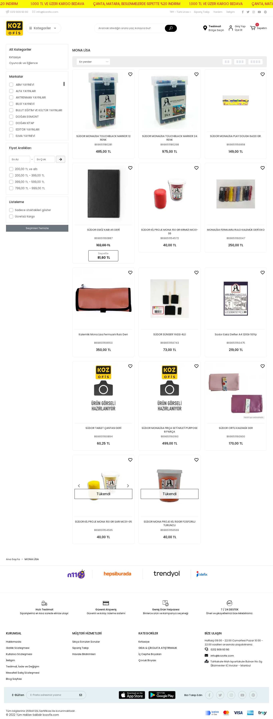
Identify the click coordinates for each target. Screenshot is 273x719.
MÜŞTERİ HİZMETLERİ (87, 633)
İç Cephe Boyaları (149, 654)
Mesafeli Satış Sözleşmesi (22, 673)
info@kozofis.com (222, 656)
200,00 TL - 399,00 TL (30, 175)
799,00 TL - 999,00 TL (30, 188)
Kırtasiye (15, 57)
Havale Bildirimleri (84, 654)
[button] (258, 28)
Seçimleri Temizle (37, 228)
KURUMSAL (13, 633)
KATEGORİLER (148, 633)
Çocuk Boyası (147, 660)
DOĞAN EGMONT (27, 117)
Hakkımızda (13, 642)
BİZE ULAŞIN (213, 633)
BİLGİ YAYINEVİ (24, 104)
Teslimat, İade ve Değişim (22, 666)
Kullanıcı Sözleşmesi (19, 654)
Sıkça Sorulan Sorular (86, 642)
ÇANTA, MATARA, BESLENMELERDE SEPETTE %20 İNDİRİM (136, 3)
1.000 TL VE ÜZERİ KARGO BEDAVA (57, 3)
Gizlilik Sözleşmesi (17, 648)
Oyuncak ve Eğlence (23, 63)
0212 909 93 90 (219, 649)
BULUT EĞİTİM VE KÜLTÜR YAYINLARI (38, 110)
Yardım (217, 12)
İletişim (230, 12)
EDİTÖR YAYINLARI (27, 129)
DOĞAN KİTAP (24, 123)
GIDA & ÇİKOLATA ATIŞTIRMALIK (157, 648)
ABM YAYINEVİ (24, 85)
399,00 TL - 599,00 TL (30, 182)
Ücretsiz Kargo (25, 216)
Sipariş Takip (201, 12)
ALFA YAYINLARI (25, 91)
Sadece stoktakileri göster (33, 210)
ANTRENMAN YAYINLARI (30, 97)
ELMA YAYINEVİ (25, 136)
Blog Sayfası (14, 679)
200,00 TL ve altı (26, 169)
